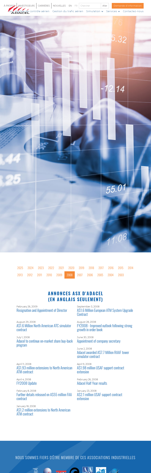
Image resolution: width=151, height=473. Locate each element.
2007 (80, 275)
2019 (81, 268)
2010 (49, 275)
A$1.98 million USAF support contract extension (100, 370)
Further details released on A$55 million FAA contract (44, 396)
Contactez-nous (133, 11)
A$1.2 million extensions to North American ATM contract (43, 412)
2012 (30, 275)
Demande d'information (128, 5)
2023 (41, 268)
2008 (70, 275)
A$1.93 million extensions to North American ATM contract (44, 370)
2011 (39, 275)
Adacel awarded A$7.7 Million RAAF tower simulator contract (103, 354)
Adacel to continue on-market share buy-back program (45, 343)
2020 (71, 268)
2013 (20, 275)
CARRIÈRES (44, 5)
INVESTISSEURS (26, 5)
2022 (51, 268)
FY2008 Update (27, 383)
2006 (90, 275)
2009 (59, 275)
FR (76, 5)
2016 (111, 268)
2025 (20, 268)
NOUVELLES (59, 5)
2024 (30, 268)
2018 (91, 268)
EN (70, 5)
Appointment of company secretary (98, 341)
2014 (130, 268)
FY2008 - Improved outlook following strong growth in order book (104, 328)
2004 (111, 275)
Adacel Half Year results (92, 383)
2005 (100, 275)
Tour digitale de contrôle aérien (29, 11)
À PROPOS (9, 5)
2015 (120, 268)
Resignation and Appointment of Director (42, 310)
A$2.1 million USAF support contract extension (99, 396)
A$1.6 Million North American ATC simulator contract (44, 328)
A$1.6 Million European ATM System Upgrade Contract (105, 312)
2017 (101, 268)
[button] (95, 11)
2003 (121, 275)
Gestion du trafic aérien (67, 11)
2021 (61, 268)
